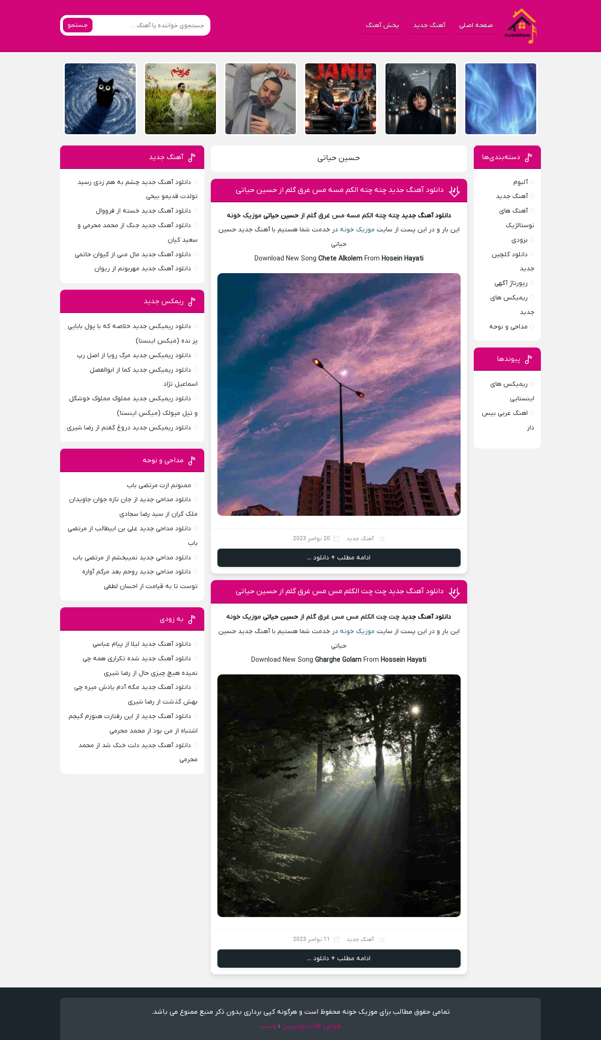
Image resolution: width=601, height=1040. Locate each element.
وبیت (268, 1026)
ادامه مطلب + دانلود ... (338, 557)
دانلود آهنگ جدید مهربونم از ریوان (142, 268)
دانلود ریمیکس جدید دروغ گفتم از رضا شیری (129, 427)
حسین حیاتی (338, 158)
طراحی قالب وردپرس (311, 1026)
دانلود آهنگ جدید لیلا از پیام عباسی (141, 644)
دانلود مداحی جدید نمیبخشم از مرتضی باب (132, 557)
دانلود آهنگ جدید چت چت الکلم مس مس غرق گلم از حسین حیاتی (340, 591)
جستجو (78, 25)
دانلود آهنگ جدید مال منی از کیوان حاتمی (133, 254)
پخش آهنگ (382, 25)
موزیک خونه (357, 229)
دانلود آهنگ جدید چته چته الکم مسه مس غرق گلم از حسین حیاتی (340, 190)
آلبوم (520, 182)
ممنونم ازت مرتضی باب (159, 485)
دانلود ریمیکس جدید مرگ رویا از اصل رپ (134, 355)
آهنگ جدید (429, 25)
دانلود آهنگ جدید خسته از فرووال (143, 210)
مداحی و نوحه (508, 326)
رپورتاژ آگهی (511, 283)
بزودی (519, 240)
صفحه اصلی (476, 25)
